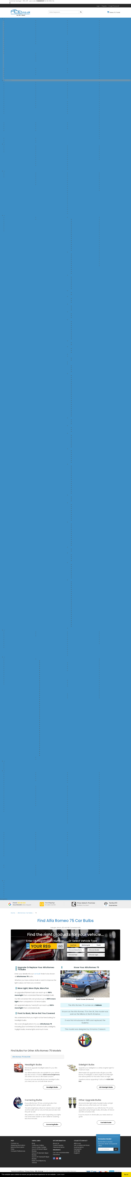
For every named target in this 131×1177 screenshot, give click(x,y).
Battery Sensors (42, 790)
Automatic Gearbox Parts (14, 833)
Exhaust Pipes (105, 792)
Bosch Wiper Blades (44, 173)
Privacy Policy (29, 1171)
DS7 (74, 308)
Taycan (75, 460)
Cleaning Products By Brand (14, 636)
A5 (73, 233)
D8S (38, 163)
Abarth (43, 661)
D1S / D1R (40, 102)
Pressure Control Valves (109, 829)
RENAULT (71, 464)
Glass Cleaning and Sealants (79, 642)
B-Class (75, 383)
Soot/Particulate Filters (108, 804)
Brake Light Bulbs (11, 34)
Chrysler (44, 674)
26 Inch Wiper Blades (76, 206)
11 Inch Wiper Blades (75, 177)
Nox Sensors (105, 827)
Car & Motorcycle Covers (13, 640)
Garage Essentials (11, 804)
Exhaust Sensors (106, 794)
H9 (38, 32)
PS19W (71, 111)
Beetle (75, 584)
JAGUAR (71, 347)
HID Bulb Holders (106, 150)
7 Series (75, 260)
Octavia (75, 534)
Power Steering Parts (76, 848)
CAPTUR (75, 466)
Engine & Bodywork (75, 653)
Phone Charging (106, 694)
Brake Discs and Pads (108, 775)
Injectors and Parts (107, 796)
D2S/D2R (71, 167)
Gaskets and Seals (75, 800)
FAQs (12, 1149)
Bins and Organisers (12, 676)
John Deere (73, 354)
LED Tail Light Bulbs (11, 96)
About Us (56, 1143)
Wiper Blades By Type (12, 177)
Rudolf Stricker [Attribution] (85, 999)
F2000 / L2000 (77, 366)
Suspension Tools (107, 860)
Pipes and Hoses (74, 811)
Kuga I (75, 331)
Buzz (74, 586)
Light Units (8, 215)
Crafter (75, 590)
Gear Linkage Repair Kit (13, 846)
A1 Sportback (77, 223)
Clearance (8, 885)
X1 (73, 264)
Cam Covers (73, 786)
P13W (70, 109)
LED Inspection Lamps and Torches (81, 871)
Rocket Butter (105, 634)
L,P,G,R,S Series (77, 499)
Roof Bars (8, 659)
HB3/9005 (72, 161)
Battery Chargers (75, 680)
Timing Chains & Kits (44, 779)
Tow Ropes (72, 696)
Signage (8, 809)
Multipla (75, 314)
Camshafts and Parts (76, 788)
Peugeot (44, 726)
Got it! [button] (126, 1174)
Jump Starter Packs (12, 767)
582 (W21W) (73, 47)
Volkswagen (41, 217)
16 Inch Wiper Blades (76, 187)
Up (74, 622)
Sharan (75, 609)
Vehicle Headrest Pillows (109, 688)
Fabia (75, 528)
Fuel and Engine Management (15, 786)
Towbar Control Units (12, 865)
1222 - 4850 (76, 376)
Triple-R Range (105, 256)
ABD (38, 181)
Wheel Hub (104, 861)
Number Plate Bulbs (12, 38)
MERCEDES (72, 374)
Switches (40, 802)
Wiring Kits (104, 260)
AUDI (70, 217)
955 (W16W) (41, 59)
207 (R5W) (104, 32)
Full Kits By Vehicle (43, 659)
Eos (74, 592)
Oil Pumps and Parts (76, 809)
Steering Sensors (74, 854)
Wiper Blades (9, 171)
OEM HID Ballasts (106, 158)
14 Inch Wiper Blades (76, 183)
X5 (73, 268)
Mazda (43, 715)
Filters (7, 784)
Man (42, 713)
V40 (74, 570)
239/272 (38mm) (42, 123)
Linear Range (105, 250)
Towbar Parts (9, 800)
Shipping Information (18, 1145)
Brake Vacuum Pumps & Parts (111, 779)
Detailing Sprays (74, 644)
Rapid (75, 536)
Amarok (75, 582)
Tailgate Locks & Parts (108, 840)
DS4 (74, 306)
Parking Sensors (106, 673)
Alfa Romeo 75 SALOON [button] (21, 1057)
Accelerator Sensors (44, 786)
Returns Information (17, 1147)
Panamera (76, 458)
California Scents (43, 632)
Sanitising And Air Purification (15, 644)
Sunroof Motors (106, 838)
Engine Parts (9, 780)
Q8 (74, 248)
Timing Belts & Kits (43, 775)
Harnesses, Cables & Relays (110, 146)
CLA (74, 387)
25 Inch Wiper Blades (76, 204)
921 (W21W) (104, 63)
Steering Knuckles (107, 854)
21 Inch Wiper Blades (76, 196)
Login (98, 6)
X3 (73, 266)
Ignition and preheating (13, 792)
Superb (75, 541)
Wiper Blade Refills (107, 188)
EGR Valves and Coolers (77, 796)
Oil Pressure (73, 807)
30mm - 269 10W (11, 71)
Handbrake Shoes (107, 782)
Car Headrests (10, 674)
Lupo (74, 601)
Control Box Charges (76, 790)
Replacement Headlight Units (15, 219)
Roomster (76, 538)
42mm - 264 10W (11, 74)
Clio (74, 468)
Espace (75, 470)
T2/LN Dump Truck (79, 408)
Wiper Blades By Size (12, 175)
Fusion (75, 327)
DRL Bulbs (8, 30)
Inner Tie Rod (73, 846)
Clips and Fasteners (75, 775)
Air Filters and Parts (107, 807)
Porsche (71, 449)
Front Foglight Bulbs (12, 22)
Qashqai (76, 430)
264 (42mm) (41, 125)
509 (6, 140)
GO (60, 946)
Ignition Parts (73, 838)
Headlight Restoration (12, 642)
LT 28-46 (75, 599)
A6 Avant (76, 239)
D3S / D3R (40, 106)
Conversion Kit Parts (12, 150)
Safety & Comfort (11, 678)
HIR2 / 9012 (40, 84)
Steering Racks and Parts (77, 852)
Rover (43, 734)
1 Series (75, 254)
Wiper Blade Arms (107, 183)
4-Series (75, 497)
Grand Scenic (77, 472)
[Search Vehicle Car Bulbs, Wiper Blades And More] (81, 12)
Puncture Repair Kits (107, 640)
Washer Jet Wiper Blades (109, 181)
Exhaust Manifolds (107, 790)
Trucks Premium (78, 487)
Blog (33, 1143)
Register (104, 6)
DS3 (74, 287)
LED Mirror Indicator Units (13, 223)
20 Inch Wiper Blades (76, 194)
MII (73, 514)
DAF (70, 296)
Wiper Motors (41, 871)
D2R (38, 150)
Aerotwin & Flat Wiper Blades (110, 173)
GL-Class (76, 397)
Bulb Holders (105, 866)
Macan (75, 457)
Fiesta (75, 323)
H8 (38, 30)
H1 (37, 21)
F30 (74, 262)
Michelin (40, 177)
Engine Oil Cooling (43, 840)
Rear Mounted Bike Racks (77, 665)
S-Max (75, 335)
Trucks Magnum (78, 485)
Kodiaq (75, 532)
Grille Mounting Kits (107, 248)
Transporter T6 (78, 620)
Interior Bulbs (9, 44)
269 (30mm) (41, 127)
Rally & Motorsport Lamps (109, 241)
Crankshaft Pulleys (75, 794)
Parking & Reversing (12, 671)
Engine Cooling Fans (44, 838)
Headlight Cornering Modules (111, 156)
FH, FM (75, 566)
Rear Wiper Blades (107, 177)
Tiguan (75, 611)
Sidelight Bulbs (10, 26)
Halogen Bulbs (10, 19)
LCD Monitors (105, 671)
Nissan (71, 426)
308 (74, 441)
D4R (38, 158)
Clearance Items (58, 1147)
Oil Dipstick (72, 806)
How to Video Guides (39, 1147)
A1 (73, 219)
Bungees (72, 694)
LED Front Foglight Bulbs (13, 84)
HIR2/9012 (72, 165)
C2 (74, 279)
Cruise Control (42, 792)
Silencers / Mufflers (107, 802)
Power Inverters (74, 684)
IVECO (43, 701)
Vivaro (75, 559)
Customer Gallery (38, 1145)
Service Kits (9, 850)
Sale (6, 881)
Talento (75, 316)
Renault (43, 732)
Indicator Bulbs (10, 28)
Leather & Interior (74, 645)
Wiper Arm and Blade (108, 185)
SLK (74, 404)
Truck (99, 945)
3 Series (75, 256)
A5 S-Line (76, 235)
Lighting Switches (106, 871)
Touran (75, 615)
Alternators (41, 788)
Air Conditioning (42, 833)
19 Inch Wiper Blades (76, 192)
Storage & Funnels (75, 877)
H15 (38, 36)
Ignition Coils (73, 836)
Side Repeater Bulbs (12, 42)
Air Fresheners (10, 632)
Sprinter (75, 406)
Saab (43, 736)
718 (74, 451)
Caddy (75, 588)
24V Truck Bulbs (10, 53)
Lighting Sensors (106, 869)
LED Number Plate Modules (110, 223)
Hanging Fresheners (44, 634)
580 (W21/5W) (105, 46)
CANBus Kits (105, 246)
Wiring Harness (42, 804)
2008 (74, 435)
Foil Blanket (104, 684)
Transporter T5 (78, 618)
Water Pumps (73, 821)
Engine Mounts (74, 798)
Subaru (43, 744)
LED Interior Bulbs (11, 104)
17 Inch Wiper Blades (75, 188)
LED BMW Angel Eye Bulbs (45, 138)
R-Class (75, 403)
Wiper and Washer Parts (13, 802)
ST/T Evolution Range (108, 254)
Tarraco (75, 516)
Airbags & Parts (106, 833)
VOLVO (71, 563)
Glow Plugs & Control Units (78, 834)
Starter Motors (42, 798)
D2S (38, 152)
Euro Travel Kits (106, 663)
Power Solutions (10, 672)
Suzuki (43, 746)
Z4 (73, 271)
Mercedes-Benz (46, 717)
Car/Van (73, 945)
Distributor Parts (74, 833)
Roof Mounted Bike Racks (77, 667)
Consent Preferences (18, 1151)
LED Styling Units (42, 140)
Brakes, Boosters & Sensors (110, 780)
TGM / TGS (76, 368)
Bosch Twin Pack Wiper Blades (111, 179)
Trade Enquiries (58, 1145)
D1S (38, 148)
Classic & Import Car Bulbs (14, 47)
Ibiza (74, 511)
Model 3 (75, 549)
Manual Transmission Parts (14, 848)
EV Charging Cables (12, 765)
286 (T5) (8, 138)
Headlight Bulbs (10, 21)
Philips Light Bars (10, 229)
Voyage (75, 624)
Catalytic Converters (108, 786)
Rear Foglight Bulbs (11, 32)
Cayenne (76, 455)
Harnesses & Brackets (12, 231)
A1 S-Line (75, 221)
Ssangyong (45, 742)
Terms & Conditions (17, 1171)
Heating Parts (41, 842)
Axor (74, 381)
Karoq (75, 530)
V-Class (75, 410)
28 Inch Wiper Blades (76, 208)
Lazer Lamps (9, 227)
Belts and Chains (11, 773)
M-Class (75, 401)
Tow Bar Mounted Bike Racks (78, 669)
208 (74, 439)
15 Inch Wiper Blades (76, 185)
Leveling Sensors (106, 850)
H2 (38, 22)
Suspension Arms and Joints (110, 858)
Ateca (75, 507)
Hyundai (44, 696)
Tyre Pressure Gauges (108, 642)
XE (73, 349)
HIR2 (38, 42)
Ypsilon (75, 358)
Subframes (104, 856)
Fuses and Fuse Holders (77, 867)
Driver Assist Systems (44, 794)
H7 (38, 28)
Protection (72, 873)
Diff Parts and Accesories (13, 836)
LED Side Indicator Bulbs (13, 102)
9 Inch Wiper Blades (75, 173)
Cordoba (76, 509)
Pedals (71, 777)
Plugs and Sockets (43, 796)
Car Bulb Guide (106, 1122)
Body (7, 775)
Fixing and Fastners (75, 865)
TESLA (70, 547)
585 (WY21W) (73, 49)
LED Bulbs (8, 80)
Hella (38, 183)
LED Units (8, 107)
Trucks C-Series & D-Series (82, 484)
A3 (73, 225)
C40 (74, 565)
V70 (74, 574)
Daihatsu (44, 684)
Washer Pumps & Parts (45, 873)
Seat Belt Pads (105, 690)
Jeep (42, 705)
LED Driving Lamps (107, 239)
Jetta (74, 597)
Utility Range (105, 258)
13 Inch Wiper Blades (76, 181)
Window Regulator (75, 780)
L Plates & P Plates (11, 684)
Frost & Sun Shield (107, 686)
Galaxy (75, 329)
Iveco (71, 341)
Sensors (71, 813)
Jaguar (43, 703)
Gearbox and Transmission (14, 788)
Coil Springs (105, 848)
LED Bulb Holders (10, 109)
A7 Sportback (77, 241)
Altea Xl (75, 505)
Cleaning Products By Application (16, 634)
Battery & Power (10, 761)
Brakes (7, 777)
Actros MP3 (76, 379)
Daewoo (44, 682)
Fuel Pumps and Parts (108, 821)
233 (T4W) (104, 34)
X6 (73, 269)
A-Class (75, 377)
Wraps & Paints (10, 647)
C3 (74, 281)
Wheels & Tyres (74, 640)
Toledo (75, 518)
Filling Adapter (10, 840)
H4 (38, 26)
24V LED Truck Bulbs (11, 113)
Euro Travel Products (108, 665)
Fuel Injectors (105, 819)
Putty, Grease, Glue (75, 875)
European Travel (10, 669)
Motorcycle (86, 945)
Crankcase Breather (76, 792)
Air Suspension (106, 844)
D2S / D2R (40, 104)
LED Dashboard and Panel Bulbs (16, 106)
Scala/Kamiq (77, 539)
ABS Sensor (104, 773)
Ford (70, 320)
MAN (70, 364)
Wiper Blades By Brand (13, 173)
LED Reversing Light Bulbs (13, 100)
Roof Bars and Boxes (12, 894)
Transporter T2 (77, 617)
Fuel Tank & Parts (106, 825)
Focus (75, 325)
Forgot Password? (114, 6)
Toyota (43, 748)
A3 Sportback (77, 229)
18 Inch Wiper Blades (76, 190)
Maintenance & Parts (12, 771)
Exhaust (7, 782)
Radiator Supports (75, 779)
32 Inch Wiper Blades (76, 212)
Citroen (43, 676)
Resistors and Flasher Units (14, 111)
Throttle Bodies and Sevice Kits (79, 817)
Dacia (43, 680)
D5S (38, 161)
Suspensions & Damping (13, 798)
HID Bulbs (104, 152)
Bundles (71, 649)
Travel (7, 657)
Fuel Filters (104, 809)
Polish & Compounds (76, 634)
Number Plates (10, 807)
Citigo (75, 524)
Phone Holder (105, 696)
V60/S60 (75, 572)
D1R (38, 146)
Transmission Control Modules (15, 854)
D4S (38, 160)
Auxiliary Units (9, 225)
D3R (38, 154)
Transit (75, 337)
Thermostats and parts (45, 846)
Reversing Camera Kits (108, 675)
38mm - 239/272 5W (12, 73)
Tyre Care (8, 638)
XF (73, 300)
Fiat (70, 312)
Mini (70, 418)
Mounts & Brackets (107, 252)
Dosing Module (106, 788)
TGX (74, 370)
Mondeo (75, 333)
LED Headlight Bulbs (12, 82)
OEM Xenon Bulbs (11, 892)
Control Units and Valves (45, 834)
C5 (74, 285)
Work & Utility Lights (107, 242)
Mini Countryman (78, 422)
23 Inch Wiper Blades (76, 200)
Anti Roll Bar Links (106, 846)
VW (70, 580)
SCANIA (71, 495)
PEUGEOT (72, 433)
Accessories (73, 651)
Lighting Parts (9, 811)
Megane (75, 478)
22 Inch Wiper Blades (76, 198)
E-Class (75, 393)
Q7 (74, 246)
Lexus (43, 711)
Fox (74, 593)
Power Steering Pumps (76, 850)
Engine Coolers (42, 836)
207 (74, 437)
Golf (74, 595)
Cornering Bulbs (10, 24)
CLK (74, 389)
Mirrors (7, 806)
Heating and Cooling (12, 790)
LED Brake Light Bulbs (12, 94)
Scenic (75, 480)
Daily (74, 343)
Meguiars (104, 632)
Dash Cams (9, 667)
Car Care (8, 630)
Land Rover (72, 362)
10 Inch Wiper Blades (76, 175)
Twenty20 (40, 175)
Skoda (43, 740)
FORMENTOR (77, 293)
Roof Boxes (9, 661)
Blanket (103, 680)
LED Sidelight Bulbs (11, 86)
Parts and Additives (107, 800)
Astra (74, 555)
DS (70, 304)
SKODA (71, 522)
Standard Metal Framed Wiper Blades (113, 175)
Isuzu (42, 699)
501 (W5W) (104, 36)
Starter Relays (41, 800)
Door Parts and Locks (108, 834)
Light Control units (107, 868)
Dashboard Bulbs (11, 46)
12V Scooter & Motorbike (13, 49)
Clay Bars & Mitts (74, 636)
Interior (7, 794)
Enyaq (75, 526)
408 (74, 443)
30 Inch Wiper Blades (76, 210)
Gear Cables (9, 844)
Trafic (74, 482)
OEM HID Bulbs (10, 146)
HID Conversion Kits (11, 148)
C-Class (75, 385)
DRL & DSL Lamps (106, 237)
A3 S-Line (76, 227)
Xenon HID (8, 144)
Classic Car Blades (107, 187)
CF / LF (75, 298)
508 (74, 445)
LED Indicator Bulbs (11, 88)
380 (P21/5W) (105, 42)
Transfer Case (10, 852)
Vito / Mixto (76, 414)
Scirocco (76, 607)
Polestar (44, 728)
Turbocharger (73, 819)
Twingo (75, 489)
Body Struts (73, 773)
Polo (74, 605)
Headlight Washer (43, 865)
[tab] (37, 1057)
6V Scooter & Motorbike (13, 51)
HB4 (38, 40)
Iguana (39, 179)
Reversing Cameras (107, 676)
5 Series (75, 258)
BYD (42, 669)
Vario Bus (76, 412)
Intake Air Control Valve (77, 802)
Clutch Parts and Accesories (15, 834)
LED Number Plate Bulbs (13, 98)
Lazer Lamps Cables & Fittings (111, 264)
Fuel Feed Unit (105, 817)
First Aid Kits (105, 682)
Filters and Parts (10, 842)
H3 (38, 24)
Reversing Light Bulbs (12, 40)
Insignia (75, 557)
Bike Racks (8, 665)
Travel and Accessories (13, 896)
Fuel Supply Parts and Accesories (112, 823)
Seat (70, 503)
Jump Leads (73, 682)
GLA (74, 399)
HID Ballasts (105, 148)
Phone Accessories (11, 682)
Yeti (74, 543)
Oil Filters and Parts (107, 811)
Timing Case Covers (44, 777)
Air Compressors (106, 638)
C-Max (75, 322)
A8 (73, 242)
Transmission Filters (107, 813)
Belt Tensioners (42, 773)
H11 (38, 34)
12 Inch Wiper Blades (76, 179)
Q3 (74, 244)
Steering (8, 796)
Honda (43, 694)
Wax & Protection (74, 638)
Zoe (74, 491)
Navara (75, 428)
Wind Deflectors (10, 663)
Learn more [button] (60, 1174)
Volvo (43, 753)
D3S (38, 156)
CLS (74, 391)
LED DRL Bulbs (9, 90)
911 (73, 453)
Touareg (75, 613)
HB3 (38, 38)
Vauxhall (72, 553)
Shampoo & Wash (75, 632)
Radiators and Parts (44, 844)
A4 (73, 231)
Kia (42, 707)
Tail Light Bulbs (10, 36)
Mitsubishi (44, 723)
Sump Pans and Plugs (76, 815)
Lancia (71, 356)
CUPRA (71, 291)
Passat (75, 603)
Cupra (43, 678)
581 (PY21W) (72, 46)
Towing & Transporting (13, 680)
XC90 (74, 576)
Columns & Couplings (76, 844)
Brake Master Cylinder (108, 777)
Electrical (8, 779)
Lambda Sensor (106, 798)
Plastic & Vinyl (73, 647)
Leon (74, 512)
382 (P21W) (72, 42)
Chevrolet (44, 672)
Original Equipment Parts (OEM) (16, 152)
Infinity (43, 698)
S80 (74, 568)
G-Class (75, 395)
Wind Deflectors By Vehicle (110, 659)
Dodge (43, 686)
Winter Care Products (12, 645)
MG (42, 719)
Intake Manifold (74, 804)
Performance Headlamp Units (15, 217)
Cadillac (44, 671)
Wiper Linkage (42, 869)
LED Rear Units (10, 221)
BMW (70, 252)
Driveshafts (9, 838)
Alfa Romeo (45, 663)
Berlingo (75, 277)
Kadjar (75, 474)
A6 (73, 237)
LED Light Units (10, 890)
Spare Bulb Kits (106, 667)
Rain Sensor (41, 867)
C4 (74, 283)
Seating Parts (105, 836)
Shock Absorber (106, 852)
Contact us (15, 1143)
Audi (102, 227)
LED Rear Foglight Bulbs (13, 92)
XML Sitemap (39, 1171)
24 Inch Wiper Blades (76, 202)
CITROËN (71, 275)
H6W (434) (104, 38)
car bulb (37, 974)
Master (75, 476)
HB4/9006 (72, 163)
